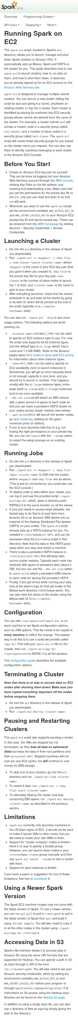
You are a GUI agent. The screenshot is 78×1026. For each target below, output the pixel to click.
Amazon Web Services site (21, 87)
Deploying (32, 25)
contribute (40, 878)
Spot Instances (23, 419)
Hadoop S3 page (54, 997)
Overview (10, 16)
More (50, 25)
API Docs (10, 25)
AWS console (64, 180)
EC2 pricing (66, 355)
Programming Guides (38, 16)
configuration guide (22, 660)
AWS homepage (48, 224)
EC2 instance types (39, 355)
